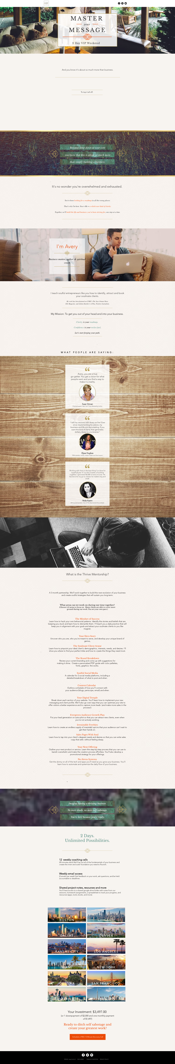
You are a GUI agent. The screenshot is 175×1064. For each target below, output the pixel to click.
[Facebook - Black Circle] (119, 3)
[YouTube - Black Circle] (126, 3)
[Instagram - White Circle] (91, 1055)
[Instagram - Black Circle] (122, 3)
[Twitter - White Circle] (87, 1055)
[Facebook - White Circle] (83, 1055)
